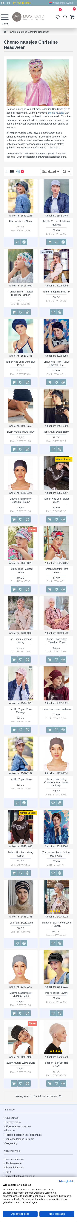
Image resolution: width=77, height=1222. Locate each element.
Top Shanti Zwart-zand (20, 922)
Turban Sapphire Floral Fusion (56, 570)
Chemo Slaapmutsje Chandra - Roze (56, 641)
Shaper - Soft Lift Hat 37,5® (56, 1064)
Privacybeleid (66, 1181)
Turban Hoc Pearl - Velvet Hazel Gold (56, 854)
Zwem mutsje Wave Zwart (21, 1062)
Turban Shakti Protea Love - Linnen (56, 924)
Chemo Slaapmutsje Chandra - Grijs (21, 994)
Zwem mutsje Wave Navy (21, 431)
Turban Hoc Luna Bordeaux (56, 709)
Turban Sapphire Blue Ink (56, 291)
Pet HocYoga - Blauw (20, 221)
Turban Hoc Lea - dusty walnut (20, 854)
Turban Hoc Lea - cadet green (56, 500)
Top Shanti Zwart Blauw (56, 431)
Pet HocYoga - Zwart (56, 992)
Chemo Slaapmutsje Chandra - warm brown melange (56, 782)
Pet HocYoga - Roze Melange (21, 711)
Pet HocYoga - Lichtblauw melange (56, 223)
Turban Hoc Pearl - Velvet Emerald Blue (56, 363)
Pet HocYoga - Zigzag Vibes (21, 570)
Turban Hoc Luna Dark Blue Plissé (21, 363)
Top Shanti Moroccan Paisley (20, 641)
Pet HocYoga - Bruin (21, 779)
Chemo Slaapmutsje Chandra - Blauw (21, 500)
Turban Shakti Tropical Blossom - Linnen (20, 293)
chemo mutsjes (56, 112)
